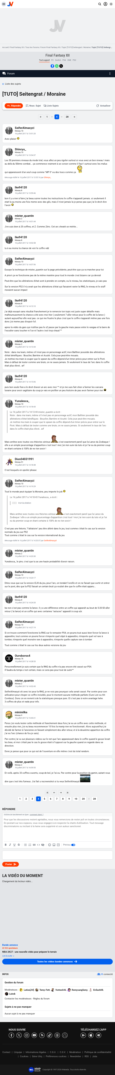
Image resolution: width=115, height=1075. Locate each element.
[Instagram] (26, 1035)
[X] (19, 1035)
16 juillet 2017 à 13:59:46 (25, 193)
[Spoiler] (43, 845)
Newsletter (75, 1056)
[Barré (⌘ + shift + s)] (19, 845)
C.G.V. (63, 1052)
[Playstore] (83, 1035)
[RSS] (42, 1035)
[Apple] (91, 1035)
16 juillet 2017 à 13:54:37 (25, 155)
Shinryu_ (20, 149)
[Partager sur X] (61, 66)
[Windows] (98, 1035)
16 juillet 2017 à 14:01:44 (25, 221)
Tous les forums (32, 47)
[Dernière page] (67, 792)
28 (67, 116)
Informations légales (36, 1052)
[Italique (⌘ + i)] (10, 845)
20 (83, 799)
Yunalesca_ (22, 401)
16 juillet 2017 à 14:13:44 (25, 347)
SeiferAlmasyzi (24, 128)
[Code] (38, 845)
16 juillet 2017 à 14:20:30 (25, 556)
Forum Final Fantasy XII (50, 47)
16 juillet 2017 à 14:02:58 (25, 243)
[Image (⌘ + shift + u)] (54, 845)
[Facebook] (11, 1035)
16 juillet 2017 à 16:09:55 (25, 767)
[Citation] (34, 845)
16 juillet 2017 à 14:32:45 (25, 686)
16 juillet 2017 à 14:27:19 (25, 627)
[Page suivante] (60, 792)
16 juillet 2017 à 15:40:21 (25, 718)
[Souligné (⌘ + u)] (14, 845)
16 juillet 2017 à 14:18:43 (25, 407)
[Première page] (47, 792)
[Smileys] (49, 845)
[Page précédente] (54, 792)
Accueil (5, 47)
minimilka (21, 712)
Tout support (44, 60)
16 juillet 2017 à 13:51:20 (25, 133)
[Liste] (25, 845)
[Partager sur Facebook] (52, 66)
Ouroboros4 (22, 655)
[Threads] (57, 1035)
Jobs (94, 1056)
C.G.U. (53, 1052)
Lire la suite (7, 956)
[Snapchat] (65, 1035)
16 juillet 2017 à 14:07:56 (25, 264)
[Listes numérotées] (30, 845)
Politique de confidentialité (97, 1052)
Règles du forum (41, 998)
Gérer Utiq (37, 1056)
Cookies (24, 1056)
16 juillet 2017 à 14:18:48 (25, 465)
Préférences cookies (56, 1056)
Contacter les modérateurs (18, 998)
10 (76, 799)
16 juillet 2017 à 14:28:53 (25, 661)
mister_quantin (24, 215)
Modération (75, 1052)
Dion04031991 (24, 459)
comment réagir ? (36, 815)
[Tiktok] (49, 1035)
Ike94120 (21, 187)
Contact (6, 1052)
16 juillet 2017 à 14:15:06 (25, 382)
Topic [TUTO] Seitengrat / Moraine (76, 47)
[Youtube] (34, 1035)
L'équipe (18, 1052)
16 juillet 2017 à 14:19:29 (25, 486)
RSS (87, 1056)
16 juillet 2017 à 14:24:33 (25, 602)
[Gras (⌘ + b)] (5, 845)
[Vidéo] (58, 845)
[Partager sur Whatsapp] (57, 66)
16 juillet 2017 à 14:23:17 (25, 578)
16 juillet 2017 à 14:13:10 (25, 306)
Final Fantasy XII (17, 47)
